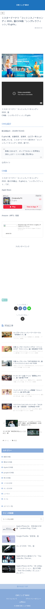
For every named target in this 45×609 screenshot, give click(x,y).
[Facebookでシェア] (20, 308)
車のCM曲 (7, 478)
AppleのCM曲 (8, 467)
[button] (41, 519)
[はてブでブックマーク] (25, 308)
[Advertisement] (22, 40)
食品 (5, 300)
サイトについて (11, 599)
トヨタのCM (8, 483)
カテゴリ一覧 (8, 506)
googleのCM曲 (9, 472)
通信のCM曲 (8, 462)
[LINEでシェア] (29, 308)
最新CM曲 (7, 457)
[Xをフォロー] (22, 319)
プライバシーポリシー (33, 599)
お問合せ (22, 602)
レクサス (7, 494)
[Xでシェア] (16, 308)
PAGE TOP (23, 586)
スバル (6, 499)
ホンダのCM (8, 488)
